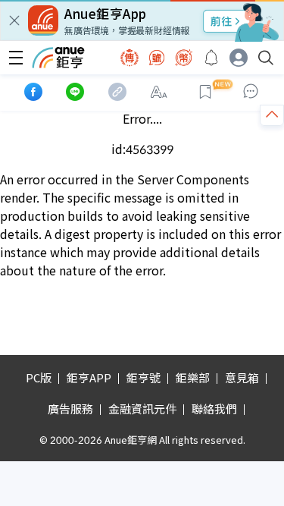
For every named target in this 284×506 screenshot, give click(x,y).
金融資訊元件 (142, 408)
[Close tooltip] (237, 129)
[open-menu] (16, 57)
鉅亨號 (143, 377)
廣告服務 (70, 408)
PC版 (38, 377)
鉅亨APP (89, 377)
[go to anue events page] (211, 58)
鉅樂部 (193, 377)
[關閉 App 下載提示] (14, 20)
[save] (205, 92)
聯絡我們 (214, 408)
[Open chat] (251, 92)
